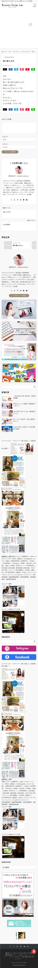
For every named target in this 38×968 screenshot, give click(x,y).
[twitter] (14, 291)
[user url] (11, 291)
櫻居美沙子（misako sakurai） (19, 176)
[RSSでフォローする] (28, 946)
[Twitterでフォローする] (14, 200)
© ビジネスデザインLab (19, 962)
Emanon (22, 965)
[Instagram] (20, 291)
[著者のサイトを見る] (11, 200)
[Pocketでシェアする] (22, 69)
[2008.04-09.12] (9, 57)
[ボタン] (30, 25)
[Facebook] (17, 291)
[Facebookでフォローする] (17, 200)
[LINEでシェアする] (33, 69)
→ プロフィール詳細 (19, 295)
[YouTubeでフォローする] (26, 200)
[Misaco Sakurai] (12, 935)
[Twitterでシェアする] (5, 69)
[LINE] (23, 291)
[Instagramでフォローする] (20, 200)
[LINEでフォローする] (23, 200)
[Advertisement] (19, 28)
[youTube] (26, 291)
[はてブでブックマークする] (16, 69)
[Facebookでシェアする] (11, 69)
